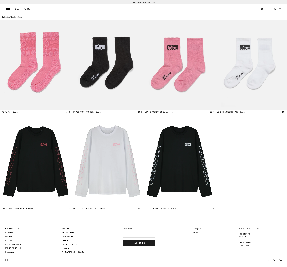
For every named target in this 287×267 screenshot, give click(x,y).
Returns (8, 240)
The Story (28, 9)
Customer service (12, 229)
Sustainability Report (70, 244)
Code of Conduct (69, 240)
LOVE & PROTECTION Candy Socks (159, 112)
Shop (17, 9)
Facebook (196, 232)
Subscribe (139, 243)
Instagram (197, 229)
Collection (6, 17)
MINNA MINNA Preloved (14, 248)
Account (65, 248)
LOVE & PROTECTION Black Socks (87, 112)
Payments (9, 232)
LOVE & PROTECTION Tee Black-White (160, 208)
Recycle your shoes (13, 244)
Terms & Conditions (70, 232)
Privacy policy (67, 236)
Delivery (8, 236)
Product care (10, 252)
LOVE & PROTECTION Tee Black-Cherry (17, 208)
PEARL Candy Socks (10, 112)
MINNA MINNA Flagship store (73, 252)
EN (262, 9)
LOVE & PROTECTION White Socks (231, 112)
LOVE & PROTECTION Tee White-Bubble (89, 208)
